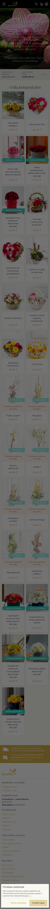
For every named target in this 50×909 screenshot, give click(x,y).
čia (30, 896)
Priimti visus (38, 903)
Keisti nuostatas (18, 902)
